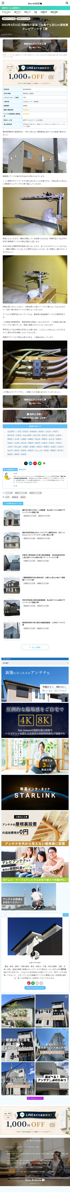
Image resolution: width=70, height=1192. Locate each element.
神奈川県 (37, 1153)
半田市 (51, 443)
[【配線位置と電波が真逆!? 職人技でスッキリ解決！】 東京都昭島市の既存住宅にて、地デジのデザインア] (18, 1078)
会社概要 (42, 1171)
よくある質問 (39, 1167)
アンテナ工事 (8, 493)
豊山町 (37, 439)
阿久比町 (17, 447)
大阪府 (47, 1153)
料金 (37, 1147)
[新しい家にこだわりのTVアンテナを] (35, 3)
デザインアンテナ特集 (13, 1160)
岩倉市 (41, 431)
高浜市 (17, 450)
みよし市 (38, 450)
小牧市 (55, 431)
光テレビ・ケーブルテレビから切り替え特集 (34, 1163)
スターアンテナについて (35, 988)
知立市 (10, 450)
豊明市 (10, 439)
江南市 (58, 435)
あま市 (51, 439)
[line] (39, 463)
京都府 (57, 1153)
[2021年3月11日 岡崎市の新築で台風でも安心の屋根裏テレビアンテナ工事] (30, 463)
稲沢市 (25, 431)
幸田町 (46, 450)
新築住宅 (23, 497)
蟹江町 (23, 443)
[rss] (33, 983)
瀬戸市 (44, 435)
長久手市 (36, 435)
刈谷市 (60, 447)
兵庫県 (52, 1153)
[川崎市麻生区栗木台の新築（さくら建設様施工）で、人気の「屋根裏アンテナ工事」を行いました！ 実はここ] (52, 1044)
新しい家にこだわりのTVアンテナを (35, 1176)
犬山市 (48, 431)
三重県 (18, 1153)
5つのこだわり (10, 1147)
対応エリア (9, 1151)
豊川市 (60, 450)
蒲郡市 (17, 454)
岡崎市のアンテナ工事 (21, 493)
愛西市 (44, 439)
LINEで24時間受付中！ (37, 1140)
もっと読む (36, 647)
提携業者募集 (33, 1171)
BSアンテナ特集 (24, 1160)
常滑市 (58, 443)
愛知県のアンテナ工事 (35, 493)
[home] (16, 486)
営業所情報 (51, 1171)
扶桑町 (23, 439)
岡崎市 (46, 447)
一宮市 (18, 431)
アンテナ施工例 (29, 1147)
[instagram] (14, 486)
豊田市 (39, 447)
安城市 (53, 447)
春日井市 (10, 435)
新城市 (10, 454)
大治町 (17, 443)
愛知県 (8, 1153)
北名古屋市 (27, 435)
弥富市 (10, 443)
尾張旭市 (33, 431)
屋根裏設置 (15, 497)
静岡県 (23, 1153)
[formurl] (37, 983)
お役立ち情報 (29, 1167)
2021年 (7, 497)
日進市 (18, 435)
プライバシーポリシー (12, 1171)
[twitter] (26, 463)
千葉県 (43, 1153)
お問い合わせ (24, 1171)
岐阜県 (13, 1153)
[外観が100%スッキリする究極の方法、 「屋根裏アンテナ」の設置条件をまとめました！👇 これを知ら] (18, 1044)
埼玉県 (32, 1153)
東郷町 (30, 439)
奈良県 (62, 1153)
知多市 (44, 443)
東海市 (37, 443)
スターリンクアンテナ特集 (14, 1163)
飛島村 (30, 443)
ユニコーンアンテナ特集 (36, 1160)
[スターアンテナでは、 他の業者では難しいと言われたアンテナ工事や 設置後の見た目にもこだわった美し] (18, 1011)
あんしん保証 (19, 1167)
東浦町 (32, 447)
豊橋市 (53, 450)
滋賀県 (66, 1153)
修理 (48, 1163)
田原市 (23, 454)
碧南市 (30, 450)
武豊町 (25, 447)
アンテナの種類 (10, 1158)
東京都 (27, 1153)
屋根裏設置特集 (48, 1160)
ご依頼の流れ (9, 1167)
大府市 (10, 447)
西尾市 (23, 450)
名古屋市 (10, 431)
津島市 (58, 439)
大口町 (17, 439)
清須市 (51, 435)
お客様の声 (19, 1147)
